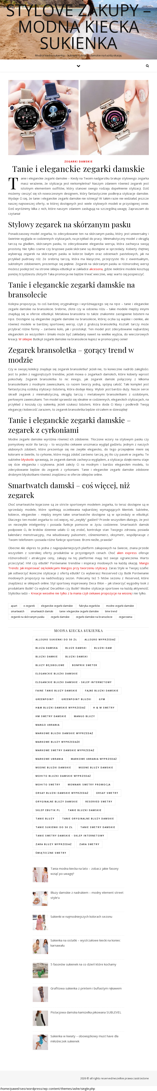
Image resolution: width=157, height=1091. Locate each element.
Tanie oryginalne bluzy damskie (88, 818)
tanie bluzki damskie (85, 810)
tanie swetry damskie (97, 827)
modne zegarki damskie (120, 606)
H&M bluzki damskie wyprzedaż (61, 707)
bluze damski (76, 647)
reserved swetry (98, 801)
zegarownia (125, 617)
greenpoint (45, 699)
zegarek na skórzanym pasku (27, 617)
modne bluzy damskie (96, 767)
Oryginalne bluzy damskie (57, 801)
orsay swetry (107, 792)
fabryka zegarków (89, 606)
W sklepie (25, 339)
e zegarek (29, 606)
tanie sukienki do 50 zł (54, 827)
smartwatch (17, 611)
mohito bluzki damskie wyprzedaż (63, 775)
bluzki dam (103, 647)
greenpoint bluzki (76, 699)
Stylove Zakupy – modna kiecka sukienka (78, 26)
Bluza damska (47, 647)
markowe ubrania (49, 758)
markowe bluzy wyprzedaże (58, 741)
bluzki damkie (47, 656)
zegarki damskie (60, 617)
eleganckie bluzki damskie (57, 673)
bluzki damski (76, 656)
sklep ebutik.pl (48, 810)
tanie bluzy (45, 818)
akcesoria (96, 269)
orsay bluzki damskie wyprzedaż (62, 792)
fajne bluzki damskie (102, 690)
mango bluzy (84, 716)
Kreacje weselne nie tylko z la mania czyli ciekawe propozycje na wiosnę (81, 593)
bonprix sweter (84, 665)
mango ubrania (48, 724)
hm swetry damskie (51, 716)
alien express (127, 553)
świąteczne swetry (51, 852)
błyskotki (27, 459)
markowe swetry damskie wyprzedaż (65, 750)
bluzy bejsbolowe (50, 665)
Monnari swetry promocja (89, 784)
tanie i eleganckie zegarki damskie (79, 611)
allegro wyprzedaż (100, 639)
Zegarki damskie (78, 161)
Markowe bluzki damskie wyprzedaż (64, 733)
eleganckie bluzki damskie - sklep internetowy (74, 682)
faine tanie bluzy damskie (56, 690)
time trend (111, 611)
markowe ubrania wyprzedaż (94, 758)
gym (102, 699)
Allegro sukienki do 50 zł (56, 639)
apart (14, 606)
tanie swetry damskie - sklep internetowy (70, 835)
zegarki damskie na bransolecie (94, 617)
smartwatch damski (42, 611)
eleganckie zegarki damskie (57, 606)
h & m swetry (104, 707)
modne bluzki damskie (53, 767)
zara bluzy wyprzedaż (54, 844)
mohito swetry (48, 784)
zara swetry (89, 844)
